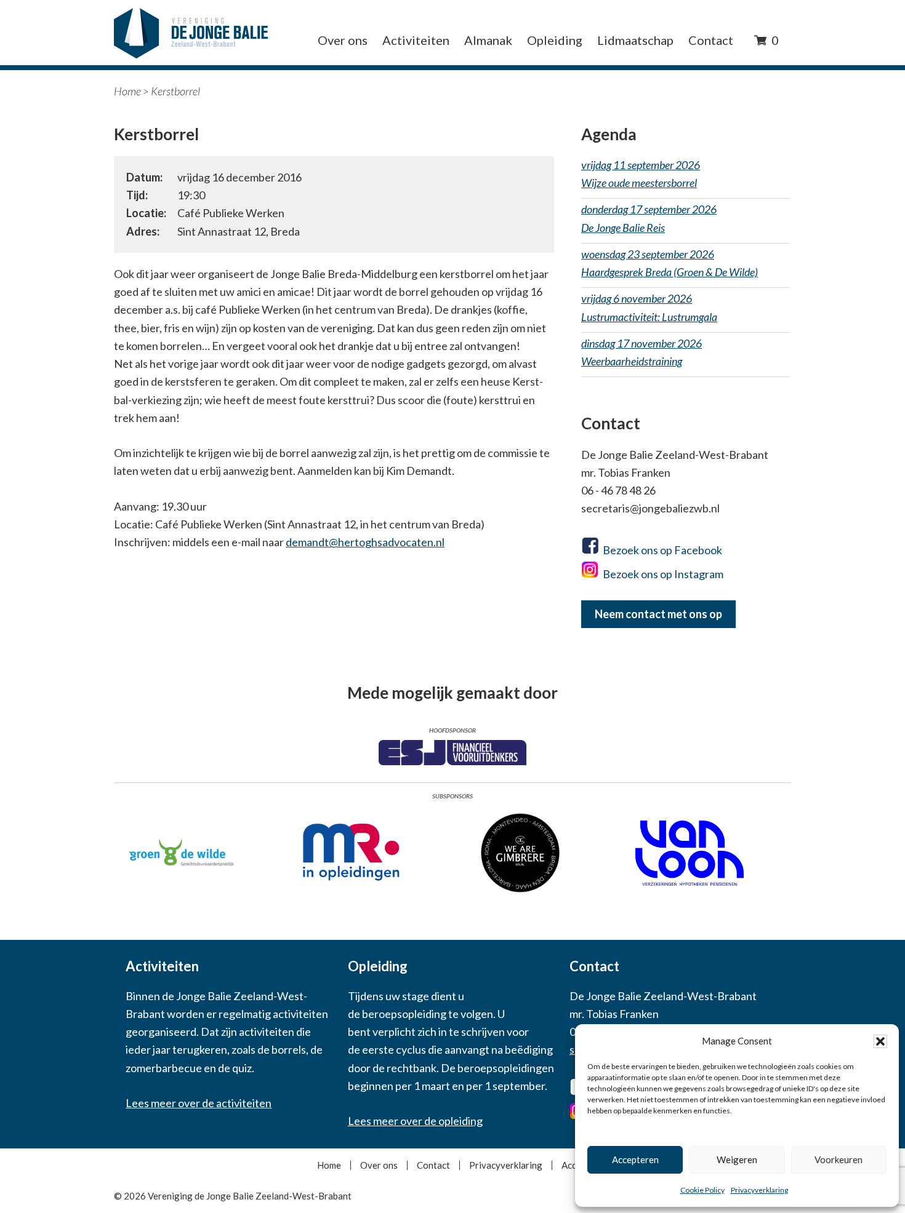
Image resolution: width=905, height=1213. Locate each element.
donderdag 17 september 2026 (649, 218)
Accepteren (635, 1159)
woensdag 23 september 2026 (669, 263)
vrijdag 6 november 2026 (649, 307)
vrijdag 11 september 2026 (640, 173)
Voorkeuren (838, 1159)
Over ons (379, 1165)
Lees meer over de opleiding (415, 1120)
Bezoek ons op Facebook (662, 550)
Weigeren (737, 1159)
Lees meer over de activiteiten (199, 1103)
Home (127, 91)
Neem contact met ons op (658, 614)
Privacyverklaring (759, 1190)
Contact (433, 1165)
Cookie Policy (702, 1190)
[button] (880, 1041)
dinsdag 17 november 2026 (641, 352)
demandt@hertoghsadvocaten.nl (365, 542)
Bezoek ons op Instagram (663, 574)
